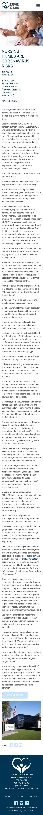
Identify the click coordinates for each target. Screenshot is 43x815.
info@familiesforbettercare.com (21, 788)
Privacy (33, 797)
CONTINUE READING (15, 695)
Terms (21, 797)
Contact (7, 797)
